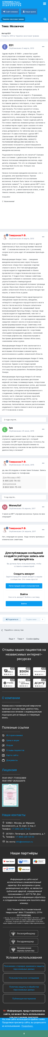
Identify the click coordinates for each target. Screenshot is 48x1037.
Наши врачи (30, 12)
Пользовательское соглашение (24, 978)
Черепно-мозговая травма (27, 36)
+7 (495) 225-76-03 (20, 829)
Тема (20, 639)
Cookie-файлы (32, 639)
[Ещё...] (43, 46)
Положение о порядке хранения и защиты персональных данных (24, 967)
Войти (24, 604)
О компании (11, 698)
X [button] (24, 1033)
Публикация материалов (24, 998)
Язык (11, 639)
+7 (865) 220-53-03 (24, 837)
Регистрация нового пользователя (24, 586)
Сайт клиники (12, 12)
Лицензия (9, 770)
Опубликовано (21, 48)
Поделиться (12, 619)
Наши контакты (13, 815)
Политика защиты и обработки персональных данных (24, 988)
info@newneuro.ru (24, 841)
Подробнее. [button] (27, 1026)
